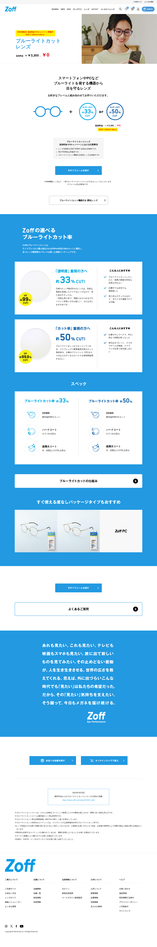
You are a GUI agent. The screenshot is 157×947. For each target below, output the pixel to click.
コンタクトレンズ (107, 9)
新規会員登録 (67, 893)
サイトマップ (124, 911)
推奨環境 (123, 893)
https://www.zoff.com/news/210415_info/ (78, 800)
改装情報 (37, 902)
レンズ (86, 9)
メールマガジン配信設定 (72, 897)
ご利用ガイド (137, 2)
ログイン (65, 888)
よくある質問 (148, 2)
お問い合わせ (124, 888)
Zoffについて (96, 888)
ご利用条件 (123, 906)
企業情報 (94, 897)
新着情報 (94, 893)
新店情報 (37, 897)
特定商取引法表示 (126, 897)
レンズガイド (10, 897)
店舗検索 (37, 888)
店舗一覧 (37, 893)
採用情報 (94, 902)
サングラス (77, 9)
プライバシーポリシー (128, 902)
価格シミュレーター (13, 902)
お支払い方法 (10, 893)
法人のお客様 (96, 906)
